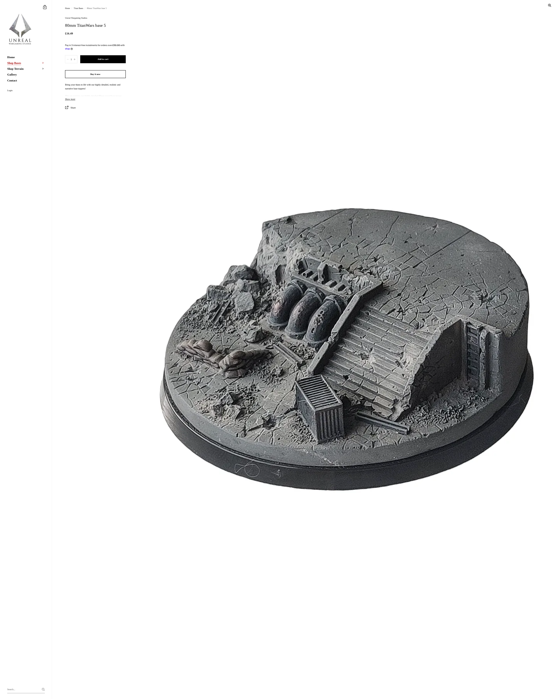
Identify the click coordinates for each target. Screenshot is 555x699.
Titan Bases (78, 8)
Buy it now (95, 74)
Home (67, 8)
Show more (70, 99)
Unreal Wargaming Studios (76, 18)
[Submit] (43, 689)
